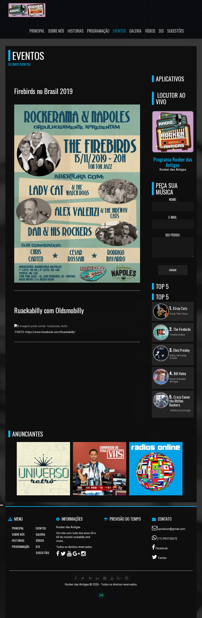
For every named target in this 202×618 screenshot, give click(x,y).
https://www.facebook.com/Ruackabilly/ (50, 332)
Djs (161, 31)
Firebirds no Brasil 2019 (43, 91)
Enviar (172, 270)
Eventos (119, 31)
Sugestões (175, 31)
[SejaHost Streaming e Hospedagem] (101, 594)
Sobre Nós (56, 31)
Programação (98, 31)
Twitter (162, 558)
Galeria (135, 31)
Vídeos (150, 31)
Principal (37, 31)
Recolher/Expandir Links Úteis (1, 505)
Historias (75, 31)
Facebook (161, 548)
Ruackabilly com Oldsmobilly (49, 310)
